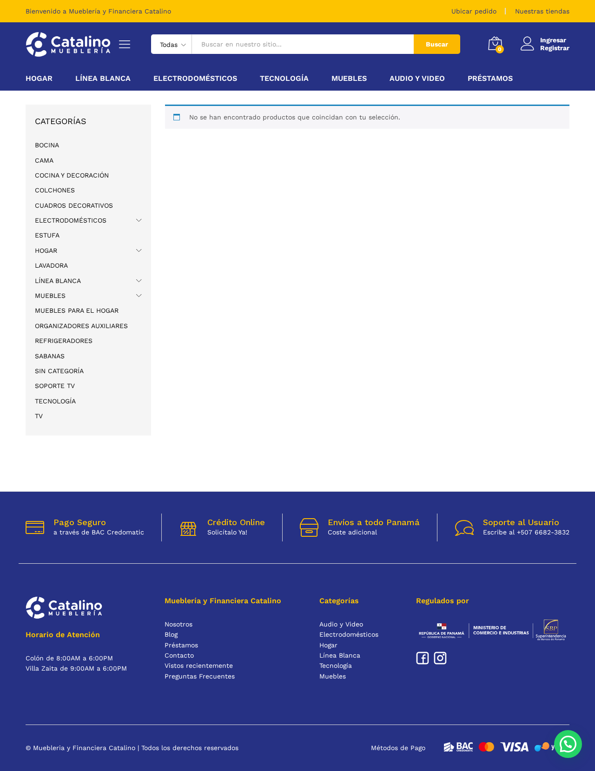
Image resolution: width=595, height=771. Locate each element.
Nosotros (178, 624)
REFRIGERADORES (64, 340)
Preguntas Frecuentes (200, 676)
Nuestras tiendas (542, 11)
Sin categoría (59, 371)
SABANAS (50, 356)
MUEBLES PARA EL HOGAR (77, 310)
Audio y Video (341, 624)
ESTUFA (47, 235)
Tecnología (55, 401)
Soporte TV (55, 385)
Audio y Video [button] (417, 78)
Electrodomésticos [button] (195, 78)
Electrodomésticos (70, 220)
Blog (171, 634)
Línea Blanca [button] (103, 78)
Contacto (179, 655)
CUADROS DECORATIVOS (74, 205)
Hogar (46, 250)
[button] (568, 744)
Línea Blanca (58, 280)
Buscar (437, 44)
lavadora (51, 265)
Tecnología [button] (284, 78)
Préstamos (490, 78)
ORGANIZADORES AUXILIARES (81, 325)
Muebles (50, 295)
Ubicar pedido (473, 11)
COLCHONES (55, 190)
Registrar (554, 48)
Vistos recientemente (199, 665)
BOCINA (47, 145)
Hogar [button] (39, 78)
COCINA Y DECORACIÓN (72, 175)
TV (39, 416)
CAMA (44, 160)
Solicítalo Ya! (227, 532)
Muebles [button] (349, 78)
